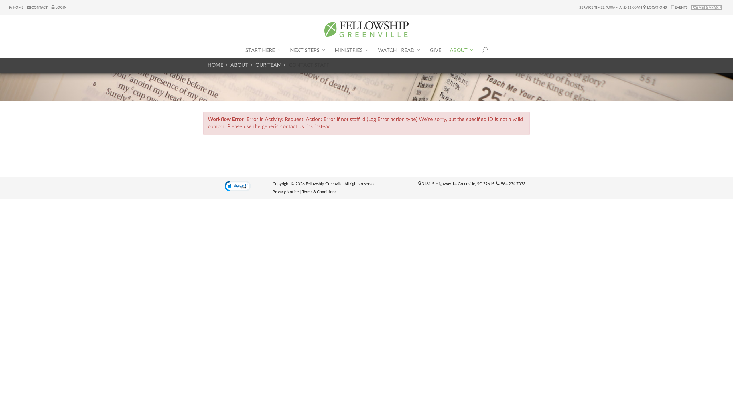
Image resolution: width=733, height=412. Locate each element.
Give (435, 50)
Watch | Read (397, 50)
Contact (39, 7)
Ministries (349, 50)
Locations (656, 7)
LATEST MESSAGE (706, 7)
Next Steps (305, 50)
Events (681, 7)
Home (17, 7)
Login (60, 7)
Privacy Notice (286, 192)
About (459, 50)
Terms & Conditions (319, 192)
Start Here (260, 50)
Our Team (268, 65)
